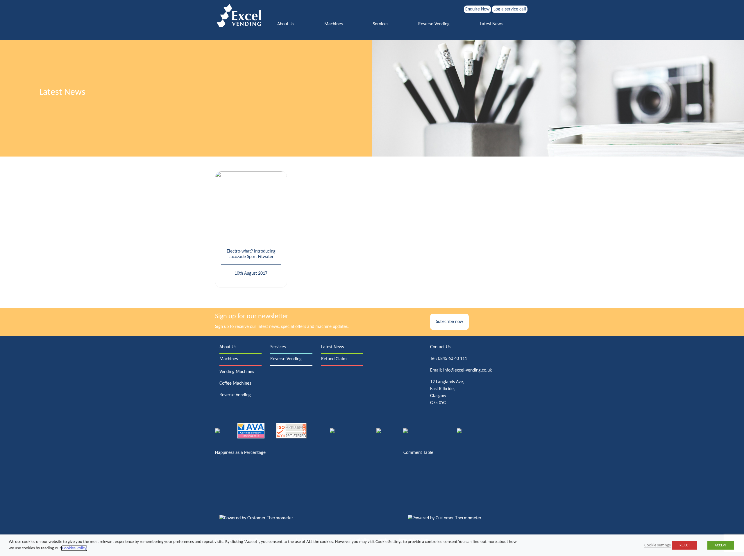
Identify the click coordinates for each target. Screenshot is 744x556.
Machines (333, 24)
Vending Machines (236, 372)
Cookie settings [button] (657, 545)
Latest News (491, 24)
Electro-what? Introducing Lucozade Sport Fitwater (251, 254)
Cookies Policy (74, 548)
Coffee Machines (235, 383)
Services (380, 24)
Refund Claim (334, 359)
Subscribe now (449, 321)
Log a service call (509, 9)
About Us (285, 24)
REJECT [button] (684, 545)
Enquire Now (477, 9)
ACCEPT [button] (721, 545)
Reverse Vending (434, 24)
